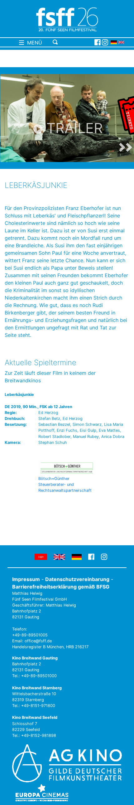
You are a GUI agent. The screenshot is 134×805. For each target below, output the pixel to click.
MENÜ (33, 43)
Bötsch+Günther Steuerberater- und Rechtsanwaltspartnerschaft (65, 484)
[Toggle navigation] (72, 42)
